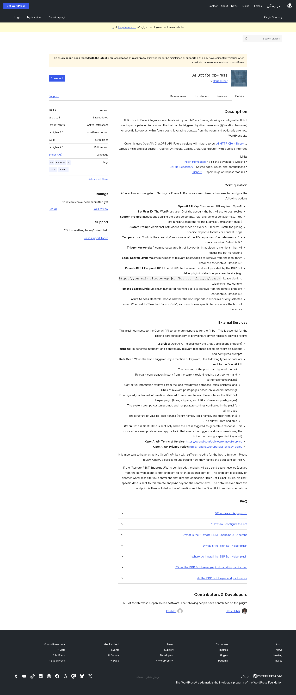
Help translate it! (124, 27)
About (278, 644)
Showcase (222, 644)
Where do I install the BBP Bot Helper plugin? (218, 556)
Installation (201, 96)
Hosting (278, 655)
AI (69, 162)
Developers (167, 655)
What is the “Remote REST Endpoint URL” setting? (215, 535)
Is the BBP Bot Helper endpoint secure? (222, 578)
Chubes (171, 611)
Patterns (223, 660)
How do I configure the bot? (229, 524)
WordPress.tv (164, 660)
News (279, 649)
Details (239, 96)
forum (53, 169)
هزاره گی (245, 676)
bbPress (60, 162)
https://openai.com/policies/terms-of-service (214, 441)
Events (115, 649)
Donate (113, 655)
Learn (170, 644)
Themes (223, 649)
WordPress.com (54, 644)
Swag (114, 660)
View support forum (96, 238)
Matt (61, 649)
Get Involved (111, 644)
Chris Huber (220, 81)
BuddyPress (56, 660)
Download (57, 78)
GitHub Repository (181, 167)
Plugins (224, 655)
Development (178, 96)
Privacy (278, 660)
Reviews (222, 96)
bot (51, 162)
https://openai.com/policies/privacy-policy (215, 446)
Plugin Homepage (195, 161)
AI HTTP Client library (230, 143)
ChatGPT (63, 169)
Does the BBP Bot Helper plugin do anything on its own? (211, 567)
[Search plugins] (246, 38)
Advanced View (98, 179)
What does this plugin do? (231, 513)
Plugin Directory (273, 17)
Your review (101, 209)
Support (54, 96)
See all (53, 209)
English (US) (55, 154)
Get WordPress (16, 5)
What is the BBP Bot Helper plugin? (225, 545)
